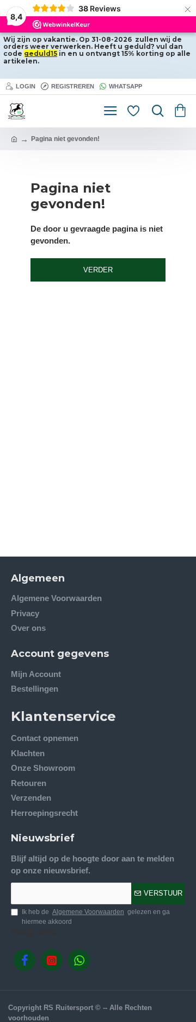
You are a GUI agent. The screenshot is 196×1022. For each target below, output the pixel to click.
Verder (98, 270)
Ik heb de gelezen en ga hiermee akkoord (96, 916)
